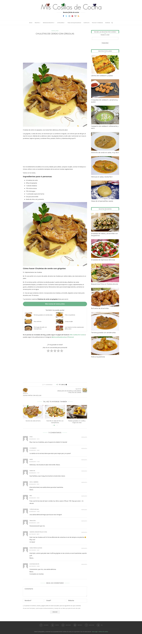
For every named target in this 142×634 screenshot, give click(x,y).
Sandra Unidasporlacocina (38, 532)
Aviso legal (95, 631)
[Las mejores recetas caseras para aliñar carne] (59, 328)
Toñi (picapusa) (34, 509)
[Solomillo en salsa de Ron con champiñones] (33, 412)
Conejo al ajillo (69, 321)
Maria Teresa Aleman (36, 548)
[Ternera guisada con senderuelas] (28, 314)
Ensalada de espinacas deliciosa (103, 260)
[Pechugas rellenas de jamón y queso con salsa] (77, 412)
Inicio (30, 22)
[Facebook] (63, 16)
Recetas (37, 22)
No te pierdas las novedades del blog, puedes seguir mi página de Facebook (46, 335)
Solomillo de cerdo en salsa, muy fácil (105, 152)
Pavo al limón (37, 321)
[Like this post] (57, 384)
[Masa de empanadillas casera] (105, 190)
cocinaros (33, 448)
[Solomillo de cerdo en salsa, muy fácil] (105, 141)
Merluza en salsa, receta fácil (101, 177)
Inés (31, 495)
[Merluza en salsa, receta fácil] (105, 165)
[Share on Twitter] (61, 384)
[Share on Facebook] (59, 384)
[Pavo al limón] (28, 321)
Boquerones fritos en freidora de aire (104, 284)
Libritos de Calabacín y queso (102, 76)
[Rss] (78, 16)
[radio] (48, 351)
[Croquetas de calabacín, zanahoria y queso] (105, 88)
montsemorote (34, 564)
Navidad (107, 22)
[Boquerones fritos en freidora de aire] (105, 273)
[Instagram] (69, 16)
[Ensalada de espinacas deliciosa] (105, 248)
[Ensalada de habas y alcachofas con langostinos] (105, 222)
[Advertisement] (55, 48)
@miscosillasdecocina (59, 337)
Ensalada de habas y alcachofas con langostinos (104, 234)
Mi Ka (31, 436)
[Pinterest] (72, 16)
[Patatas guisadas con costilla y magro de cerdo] (55, 412)
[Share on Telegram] (66, 384)
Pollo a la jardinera (70, 315)
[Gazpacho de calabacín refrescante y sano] (105, 115)
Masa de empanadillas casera (102, 201)
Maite (31, 459)
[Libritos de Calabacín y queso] (105, 64)
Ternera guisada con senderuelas (43, 315)
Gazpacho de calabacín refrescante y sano (104, 127)
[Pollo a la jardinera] (59, 314)
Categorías (60, 22)
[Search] (112, 22)
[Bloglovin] (75, 16)
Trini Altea (33, 520)
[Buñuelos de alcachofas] (105, 297)
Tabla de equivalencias (74, 22)
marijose (32, 470)
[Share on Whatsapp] (64, 384)
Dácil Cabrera (34, 482)
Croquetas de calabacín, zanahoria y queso (104, 101)
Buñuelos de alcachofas (100, 308)
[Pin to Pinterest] (62, 384)
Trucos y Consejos (97, 22)
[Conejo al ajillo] (59, 321)
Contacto (86, 22)
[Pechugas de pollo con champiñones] (28, 328)
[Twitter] (66, 16)
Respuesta (84, 437)
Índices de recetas (48, 22)
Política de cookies (103, 631)
